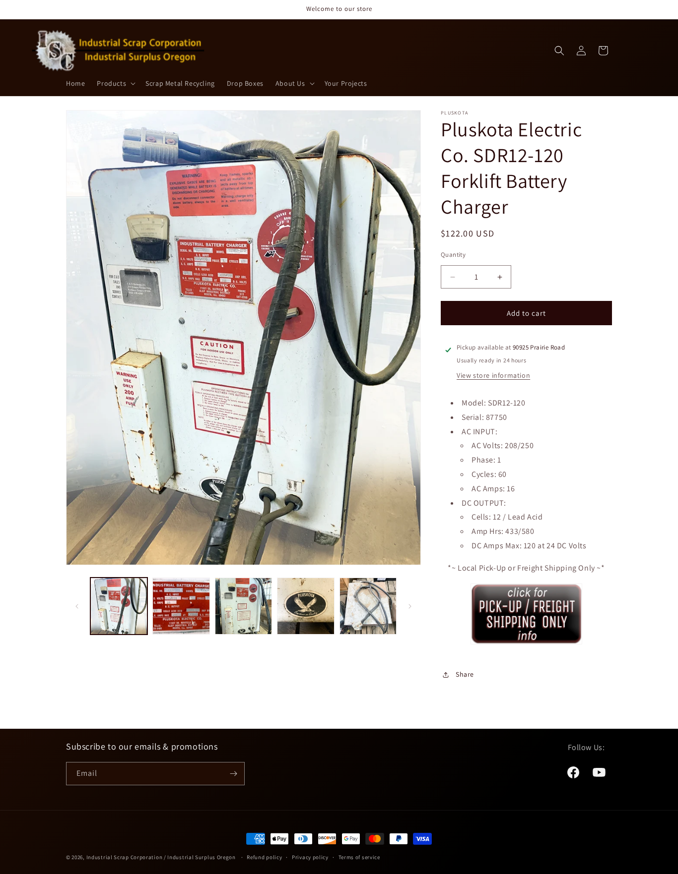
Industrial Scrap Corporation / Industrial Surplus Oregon (161, 857)
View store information (493, 375)
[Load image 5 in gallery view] (368, 606)
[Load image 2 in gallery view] (180, 606)
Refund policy (264, 857)
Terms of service (359, 857)
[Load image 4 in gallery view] (305, 606)
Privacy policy (310, 857)
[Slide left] (77, 606)
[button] (115, 83)
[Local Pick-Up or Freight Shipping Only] (526, 644)
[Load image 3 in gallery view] (243, 606)
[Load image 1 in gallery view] (118, 606)
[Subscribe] (233, 773)
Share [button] (465, 674)
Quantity (453, 254)
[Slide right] (410, 606)
